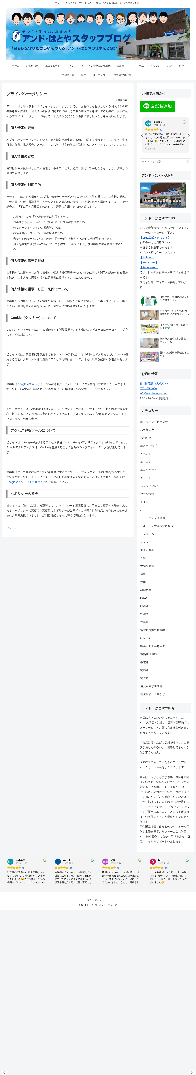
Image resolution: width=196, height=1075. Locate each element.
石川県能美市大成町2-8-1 (155, 383)
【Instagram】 (149, 262)
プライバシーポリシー (98, 900)
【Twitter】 (147, 257)
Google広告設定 (27, 384)
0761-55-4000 (148, 388)
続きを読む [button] (150, 148)
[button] (188, 135)
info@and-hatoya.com (153, 393)
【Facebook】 (149, 267)
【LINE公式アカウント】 (155, 237)
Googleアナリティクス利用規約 (26, 482)
